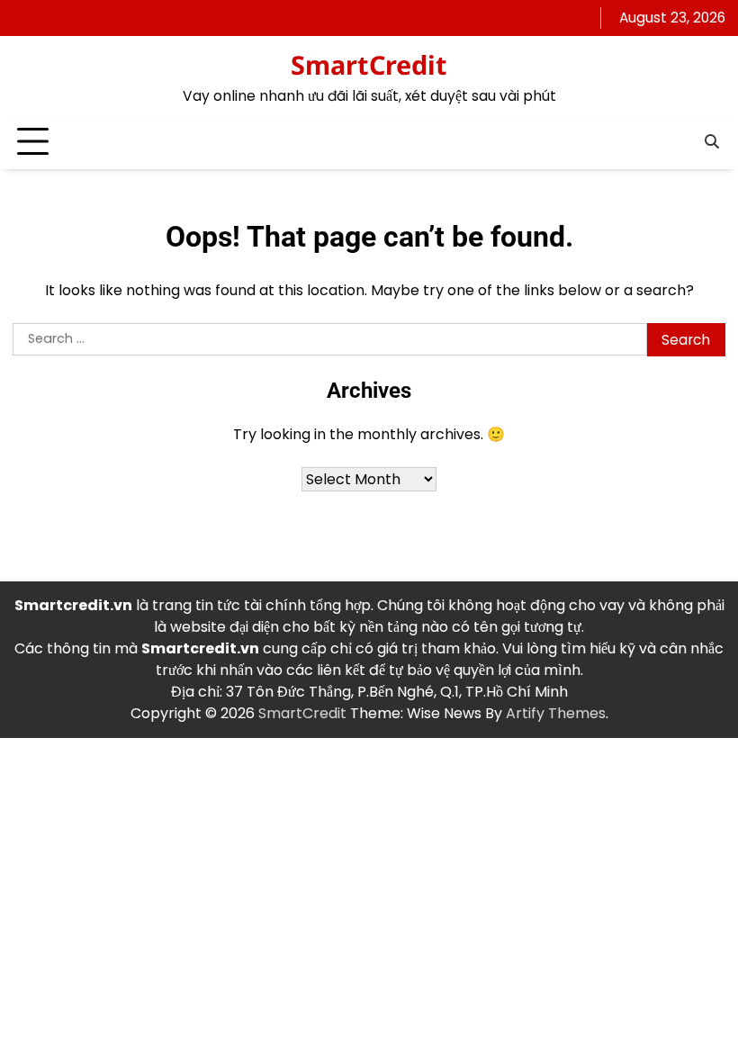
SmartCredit (369, 64)
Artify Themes (556, 713)
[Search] (711, 142)
